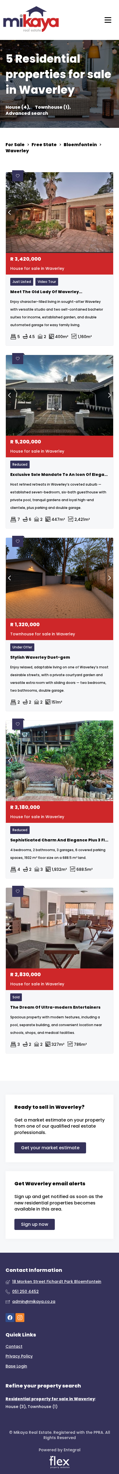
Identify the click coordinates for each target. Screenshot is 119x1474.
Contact (14, 1346)
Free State (44, 145)
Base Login (16, 1366)
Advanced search (27, 113)
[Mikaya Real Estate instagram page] (19, 1317)
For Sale (15, 145)
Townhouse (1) (43, 1406)
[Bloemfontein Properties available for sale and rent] (31, 20)
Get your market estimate (50, 1148)
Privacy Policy (19, 1356)
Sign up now (34, 1224)
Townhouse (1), (53, 107)
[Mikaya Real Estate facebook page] (10, 1317)
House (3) (16, 1406)
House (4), (18, 107)
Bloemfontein (80, 145)
